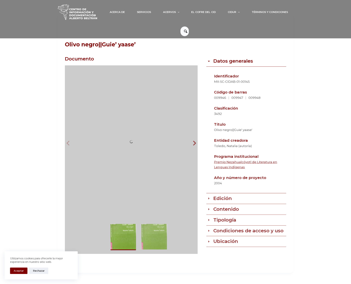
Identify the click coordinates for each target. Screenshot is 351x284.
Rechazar (39, 270)
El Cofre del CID (203, 12)
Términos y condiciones (270, 12)
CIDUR (232, 12)
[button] (194, 143)
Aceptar (19, 270)
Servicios (144, 12)
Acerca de (117, 12)
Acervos (169, 12)
